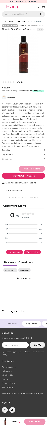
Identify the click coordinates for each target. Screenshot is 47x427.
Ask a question (14, 252)
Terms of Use (30, 352)
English (5, 402)
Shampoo (25, 21)
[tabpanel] (23, 286)
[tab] (25, 263)
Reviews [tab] (10, 262)
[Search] (41, 14)
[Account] (38, 7)
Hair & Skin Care (14, 21)
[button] (23, 150)
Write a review (32, 252)
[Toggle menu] (3, 7)
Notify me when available (23, 176)
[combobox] (23, 14)
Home (4, 21)
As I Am (22, 25)
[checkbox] (24, 270)
